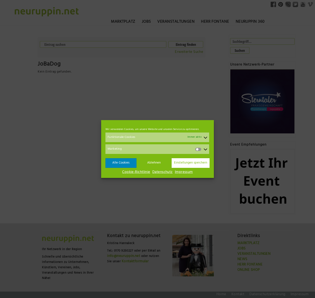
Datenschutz (162, 172)
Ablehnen (154, 163)
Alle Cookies (120, 163)
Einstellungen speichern (190, 163)
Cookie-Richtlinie (136, 172)
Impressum (184, 172)
